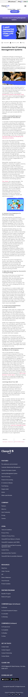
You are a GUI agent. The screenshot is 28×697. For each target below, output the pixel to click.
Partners (3, 506)
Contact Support (5, 650)
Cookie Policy (5, 550)
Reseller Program (6, 593)
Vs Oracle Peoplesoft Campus (9, 610)
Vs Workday (4, 616)
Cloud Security (5, 580)
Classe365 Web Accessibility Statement (11, 556)
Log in (18, 9)
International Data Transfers (8, 553)
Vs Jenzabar (4, 613)
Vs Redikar (4, 633)
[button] (25, 6)
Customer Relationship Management (10, 467)
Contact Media (5, 656)
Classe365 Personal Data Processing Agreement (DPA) (11, 546)
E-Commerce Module (7, 482)
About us (3, 509)
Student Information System (8, 470)
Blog (23, 42)
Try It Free (14, 11)
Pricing (3, 515)
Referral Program (6, 596)
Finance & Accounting (7, 479)
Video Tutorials (5, 571)
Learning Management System (9, 473)
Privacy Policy (5, 532)
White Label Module (6, 495)
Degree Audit (5, 489)
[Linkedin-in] (16, 694)
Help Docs (4, 568)
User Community (5, 512)
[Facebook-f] (12, 694)
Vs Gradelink (4, 630)
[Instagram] (9, 694)
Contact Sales (11, 9)
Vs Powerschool (5, 626)
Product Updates (5, 583)
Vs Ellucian (4, 607)
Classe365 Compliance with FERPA (10, 542)
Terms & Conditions (6, 529)
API (2, 574)
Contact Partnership (6, 653)
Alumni (3, 492)
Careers (3, 518)
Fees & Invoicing (5, 476)
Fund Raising (4, 486)
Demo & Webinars (6, 577)
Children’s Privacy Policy (8, 536)
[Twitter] (19, 694)
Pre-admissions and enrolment (9, 464)
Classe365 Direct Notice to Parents (10, 539)
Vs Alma (3, 636)
